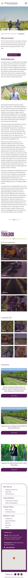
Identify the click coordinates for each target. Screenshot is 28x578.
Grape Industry (8, 498)
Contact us (8, 532)
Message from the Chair (11, 489)
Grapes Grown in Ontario (11, 500)
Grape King (8, 492)
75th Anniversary (9, 494)
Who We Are (7, 487)
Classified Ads (8, 518)
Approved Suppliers (10, 521)
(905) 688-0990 (10, 547)
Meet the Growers (14, 33)
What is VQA (8, 509)
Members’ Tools (8, 516)
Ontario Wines (8, 507)
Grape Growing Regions (11, 503)
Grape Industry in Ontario (5, 33)
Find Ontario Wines (10, 512)
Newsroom (8, 525)
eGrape (7, 527)
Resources (7, 523)
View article (14, 395)
